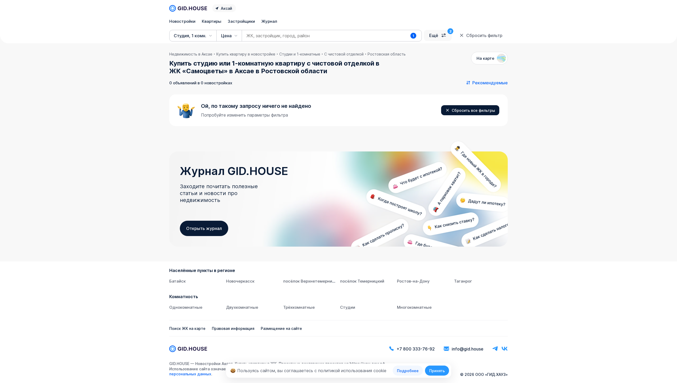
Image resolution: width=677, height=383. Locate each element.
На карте (485, 58)
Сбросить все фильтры (473, 110)
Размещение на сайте (281, 328)
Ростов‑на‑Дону (413, 281)
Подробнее (408, 370)
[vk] (504, 349)
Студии (347, 307)
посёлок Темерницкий (362, 281)
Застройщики (241, 21)
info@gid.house (467, 349)
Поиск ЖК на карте (187, 328)
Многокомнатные (414, 307)
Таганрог (463, 281)
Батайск (177, 281)
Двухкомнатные (242, 307)
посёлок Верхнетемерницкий (312, 281)
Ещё (433, 35)
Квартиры (211, 21)
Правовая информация (233, 328)
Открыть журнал (204, 228)
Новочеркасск (240, 281)
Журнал (269, 21)
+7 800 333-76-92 (416, 349)
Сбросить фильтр (484, 35)
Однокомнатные (185, 307)
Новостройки (182, 21)
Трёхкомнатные (299, 307)
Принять (437, 370)
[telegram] (495, 349)
